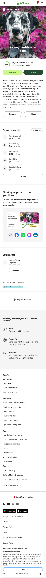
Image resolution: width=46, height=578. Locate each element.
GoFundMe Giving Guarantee (21, 358)
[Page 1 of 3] (21, 54)
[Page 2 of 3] (23, 54)
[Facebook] (17, 235)
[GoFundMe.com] (23, 3)
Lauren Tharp (15, 260)
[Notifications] (36, 3)
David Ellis (13, 159)
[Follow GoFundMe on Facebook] (4, 504)
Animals (21, 282)
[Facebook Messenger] (29, 235)
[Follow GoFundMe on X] (13, 504)
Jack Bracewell (15, 136)
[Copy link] (10, 235)
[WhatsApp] (23, 235)
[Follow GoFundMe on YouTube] (8, 504)
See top (38, 130)
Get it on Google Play (9, 511)
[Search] (4, 3)
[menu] (42, 3)
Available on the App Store (22, 511)
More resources (9, 486)
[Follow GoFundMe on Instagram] (17, 504)
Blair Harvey (14, 144)
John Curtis (13, 151)
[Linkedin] (35, 235)
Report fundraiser (24, 300)
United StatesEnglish (24, 497)
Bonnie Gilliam (15, 167)
